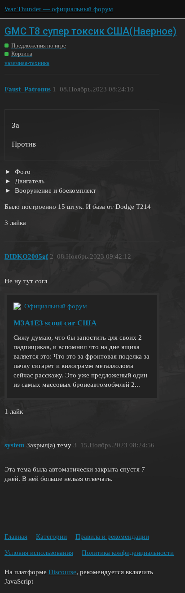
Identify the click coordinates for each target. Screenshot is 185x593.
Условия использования (38, 552)
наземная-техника (26, 63)
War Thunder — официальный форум (58, 9)
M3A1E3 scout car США (55, 323)
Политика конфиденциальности (128, 552)
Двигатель (28, 181)
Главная (15, 536)
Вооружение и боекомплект (54, 190)
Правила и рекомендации (112, 536)
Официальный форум (55, 306)
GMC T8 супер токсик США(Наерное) (90, 31)
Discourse (62, 572)
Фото (22, 171)
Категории (51, 536)
